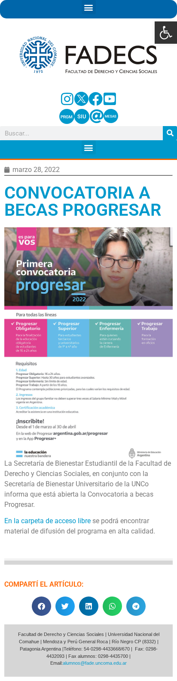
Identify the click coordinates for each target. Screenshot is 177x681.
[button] (166, 32)
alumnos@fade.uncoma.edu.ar (95, 663)
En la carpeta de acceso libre (47, 521)
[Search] (170, 133)
